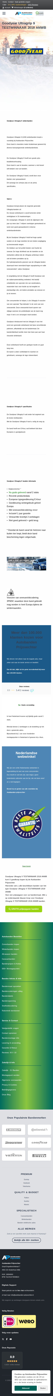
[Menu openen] (4, 13)
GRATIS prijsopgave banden (25, 909)
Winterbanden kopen (10, 949)
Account (7, 8)
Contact (11, 2)
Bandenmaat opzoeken (11, 986)
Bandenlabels (7, 996)
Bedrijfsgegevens (9, 1090)
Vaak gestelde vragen (22, 2)
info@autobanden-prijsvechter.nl (22, 1295)
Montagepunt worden (10, 1075)
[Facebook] (7, 1339)
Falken (26, 1198)
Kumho (26, 1201)
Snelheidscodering (9, 1006)
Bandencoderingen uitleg (12, 991)
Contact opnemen (9, 1033)
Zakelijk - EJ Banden (10, 1070)
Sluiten (43, 1388)
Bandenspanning (9, 1001)
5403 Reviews (33, 5)
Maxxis (26, 1204)
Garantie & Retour (9, 1048)
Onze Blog (6, 1095)
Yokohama (26, 1186)
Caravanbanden (8, 959)
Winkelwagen (23, 8)
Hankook (26, 1183)
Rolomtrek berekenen (11, 1011)
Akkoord (25, 1388)
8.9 (12, 1357)
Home (5, 2)
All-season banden (9, 954)
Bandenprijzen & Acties (11, 964)
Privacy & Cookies (9, 1085)
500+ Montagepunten (11, 969)
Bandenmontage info (10, 1038)
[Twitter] (3, 1339)
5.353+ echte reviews (12, 1365)
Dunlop (26, 1179)
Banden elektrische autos (26, 1223)
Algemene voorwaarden (11, 1080)
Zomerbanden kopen (10, 944)
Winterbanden (27, 1219)
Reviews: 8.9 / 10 (9, 1053)
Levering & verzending (11, 1043)
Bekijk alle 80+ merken (26, 1240)
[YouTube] (11, 1339)
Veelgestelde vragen (10, 1028)
